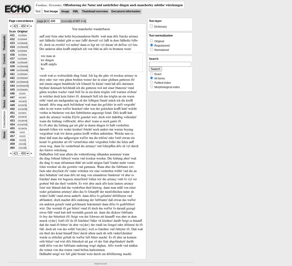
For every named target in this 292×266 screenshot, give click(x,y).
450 (12, 109)
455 (12, 128)
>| (84, 21)
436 (12, 54)
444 (12, 85)
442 (12, 78)
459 (12, 144)
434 (12, 47)
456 (12, 132)
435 (12, 50)
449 (12, 105)
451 (12, 113)
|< (45, 21)
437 (12, 58)
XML (75, 11)
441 (12, 74)
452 (12, 116)
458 (12, 140)
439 (12, 66)
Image (65, 11)
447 (12, 97)
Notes (4, 104)
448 (12, 101)
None (4, 134)
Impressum (100, 263)
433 (12, 43)
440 (12, 70)
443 (12, 81)
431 (12, 35)
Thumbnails (4, 42)
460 (12, 147)
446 (12, 93)
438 (12, 62)
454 (12, 124)
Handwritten (4, 88)
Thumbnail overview (95, 11)
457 (12, 136)
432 (12, 39)
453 (12, 120)
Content (4, 59)
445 (12, 89)
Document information (125, 11)
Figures (4, 72)
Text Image (51, 11)
